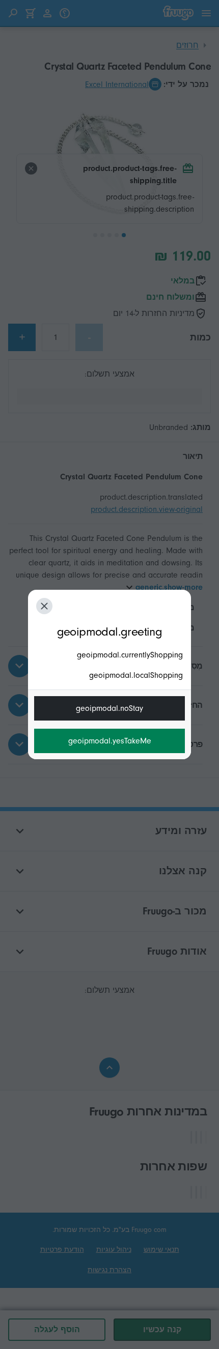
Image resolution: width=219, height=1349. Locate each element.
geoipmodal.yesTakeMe (109, 740)
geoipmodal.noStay (109, 708)
